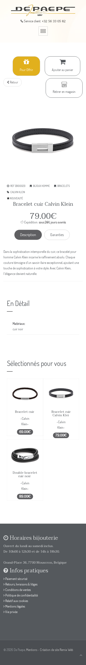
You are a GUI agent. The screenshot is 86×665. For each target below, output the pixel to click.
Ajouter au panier (62, 70)
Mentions (31, 650)
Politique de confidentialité (21, 595)
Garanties (57, 234)
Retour (13, 82)
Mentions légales (15, 606)
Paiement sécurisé (16, 579)
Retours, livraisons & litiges (21, 584)
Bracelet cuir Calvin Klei (61, 413)
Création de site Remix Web (56, 650)
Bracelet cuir (25, 411)
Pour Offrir (26, 70)
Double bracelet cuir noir (25, 474)
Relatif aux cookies (16, 601)
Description (28, 234)
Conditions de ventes (18, 590)
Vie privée (11, 612)
